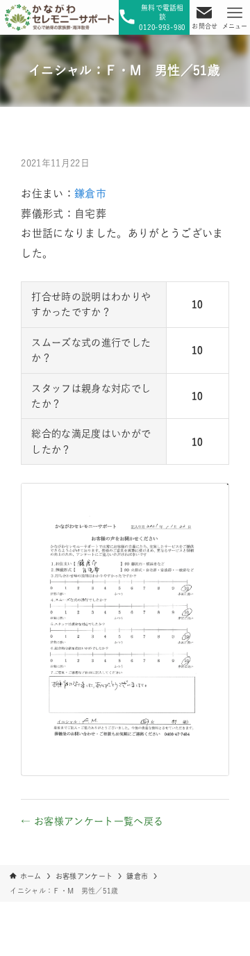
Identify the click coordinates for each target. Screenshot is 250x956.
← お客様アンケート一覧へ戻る (92, 821)
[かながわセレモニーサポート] (59, 17)
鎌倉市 (90, 193)
